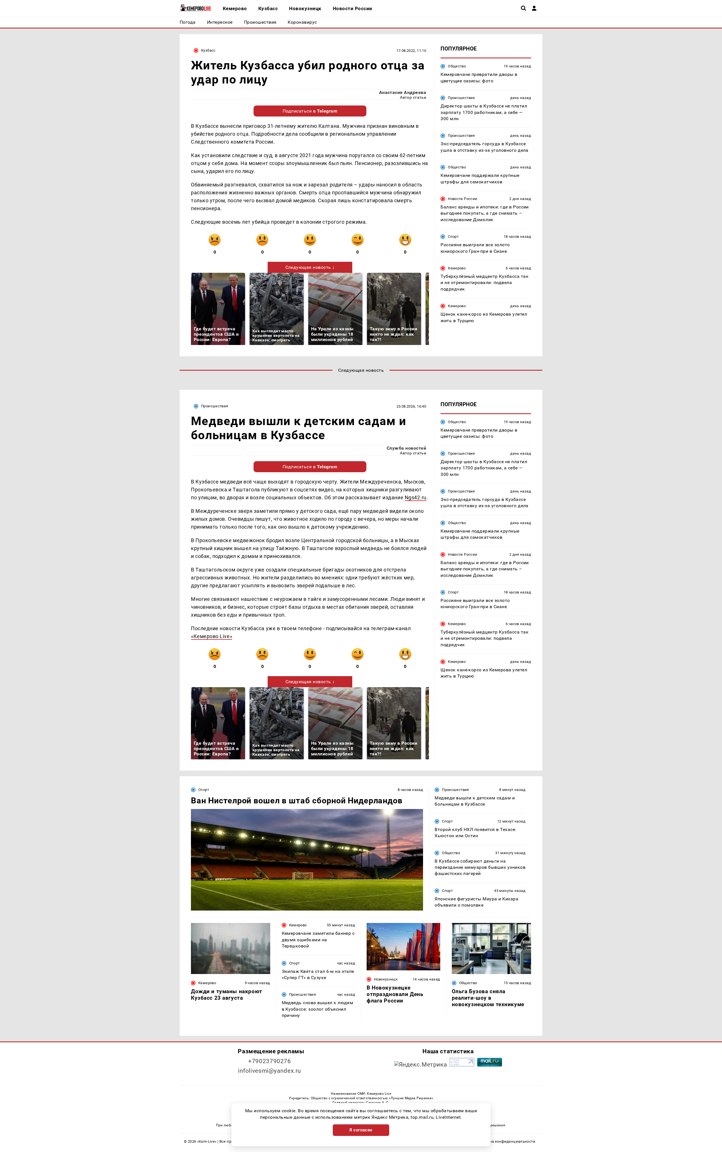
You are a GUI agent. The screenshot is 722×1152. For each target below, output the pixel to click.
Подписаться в (310, 111)
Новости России (462, 199)
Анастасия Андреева (402, 92)
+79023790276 (269, 1061)
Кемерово (457, 268)
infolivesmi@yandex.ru (269, 1070)
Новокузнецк (386, 979)
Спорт (453, 236)
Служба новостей (406, 448)
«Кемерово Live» (211, 636)
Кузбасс (208, 50)
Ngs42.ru (415, 497)
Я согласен (361, 1130)
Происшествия (461, 98)
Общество (457, 66)
